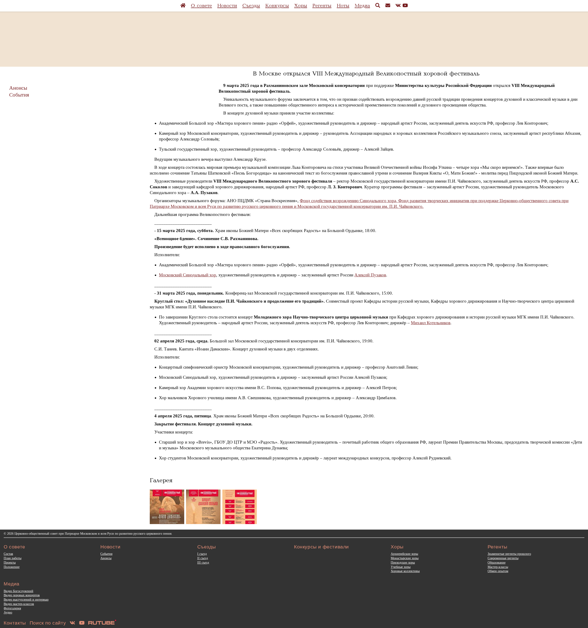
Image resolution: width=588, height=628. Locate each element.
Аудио (8, 612)
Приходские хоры (403, 562)
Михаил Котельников (430, 322)
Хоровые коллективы (405, 571)
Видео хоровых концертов (22, 595)
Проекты (10, 562)
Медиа (362, 5)
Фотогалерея (12, 608)
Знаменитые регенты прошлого (509, 554)
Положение (12, 567)
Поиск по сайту (48, 622)
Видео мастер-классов (19, 604)
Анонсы (18, 88)
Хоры (300, 5)
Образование (497, 562)
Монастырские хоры (404, 558)
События (19, 95)
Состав (8, 554)
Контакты (15, 622)
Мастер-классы (498, 567)
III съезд (203, 562)
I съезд (202, 554)
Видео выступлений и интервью (26, 599)
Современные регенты (503, 558)
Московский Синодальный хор (187, 274)
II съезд (202, 558)
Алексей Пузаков (370, 274)
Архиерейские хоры (404, 554)
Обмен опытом (498, 571)
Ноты (343, 5)
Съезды (251, 5)
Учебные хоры (400, 567)
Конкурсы (277, 5)
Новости (227, 5)
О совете (201, 5)
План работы (12, 558)
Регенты (321, 5)
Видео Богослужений (18, 591)
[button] (167, 507)
